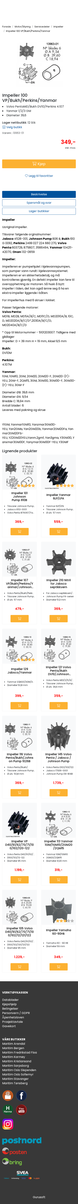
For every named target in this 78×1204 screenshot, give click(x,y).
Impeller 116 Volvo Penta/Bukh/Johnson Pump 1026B (19, 757)
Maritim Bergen (13, 1048)
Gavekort (9, 1026)
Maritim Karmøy (13, 1057)
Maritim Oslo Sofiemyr (18, 1074)
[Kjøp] (20, 531)
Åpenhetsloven (13, 1017)
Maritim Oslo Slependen (19, 1070)
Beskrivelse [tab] (39, 194)
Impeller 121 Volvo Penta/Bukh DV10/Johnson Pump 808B (58, 670)
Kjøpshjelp (9, 1004)
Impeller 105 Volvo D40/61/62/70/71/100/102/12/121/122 (19, 932)
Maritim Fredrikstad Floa (19, 1052)
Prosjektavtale (12, 1022)
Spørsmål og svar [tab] (39, 203)
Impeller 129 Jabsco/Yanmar (19, 670)
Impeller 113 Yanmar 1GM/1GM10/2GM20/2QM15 (58, 845)
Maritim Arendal (13, 1044)
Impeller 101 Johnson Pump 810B (19, 496)
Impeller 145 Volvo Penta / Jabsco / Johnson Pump (58, 757)
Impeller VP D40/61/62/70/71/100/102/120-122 (19, 845)
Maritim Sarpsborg (15, 1066)
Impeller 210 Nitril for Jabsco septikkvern (58, 583)
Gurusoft (39, 1197)
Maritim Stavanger (15, 1079)
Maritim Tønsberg (15, 1083)
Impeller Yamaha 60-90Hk (58, 931)
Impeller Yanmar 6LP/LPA (58, 496)
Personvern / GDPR (16, 1013)
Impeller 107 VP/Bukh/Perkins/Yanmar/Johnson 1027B (19, 583)
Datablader (10, 1000)
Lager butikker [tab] (39, 211)
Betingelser (10, 1009)
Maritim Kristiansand (16, 1061)
